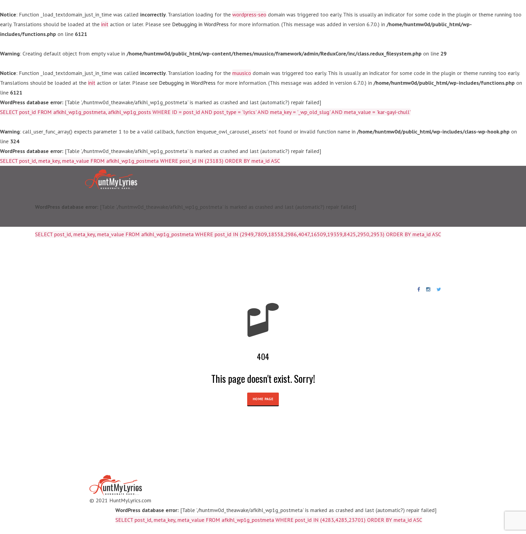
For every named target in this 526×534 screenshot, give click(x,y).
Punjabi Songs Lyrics (213, 262)
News (253, 262)
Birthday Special (160, 262)
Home (50, 262)
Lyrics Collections (86, 262)
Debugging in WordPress (200, 24)
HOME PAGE (263, 399)
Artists (124, 262)
